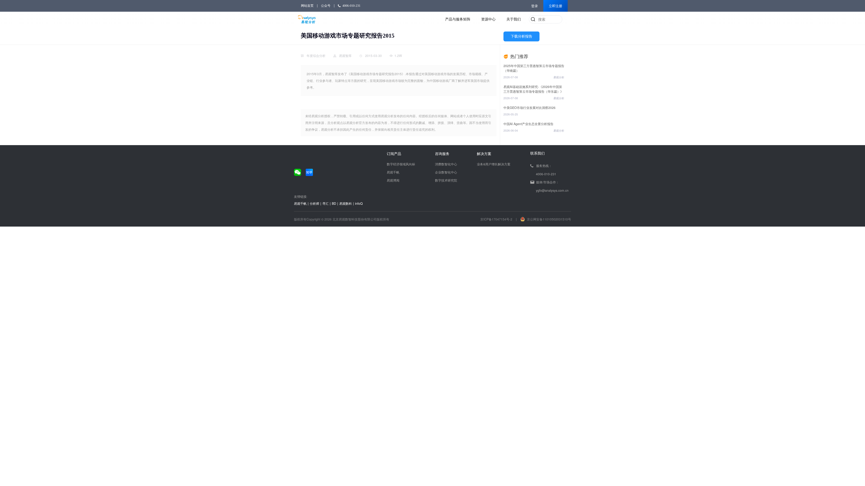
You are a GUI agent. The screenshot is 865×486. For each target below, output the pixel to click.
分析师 (314, 203)
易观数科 (345, 203)
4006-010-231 (351, 5)
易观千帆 (393, 172)
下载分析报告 (521, 36)
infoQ (359, 203)
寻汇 (325, 203)
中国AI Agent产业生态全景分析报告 (528, 124)
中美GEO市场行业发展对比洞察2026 (529, 107)
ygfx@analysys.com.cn (552, 190)
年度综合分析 (316, 55)
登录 (534, 6)
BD (334, 203)
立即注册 (555, 6)
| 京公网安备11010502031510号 (543, 219)
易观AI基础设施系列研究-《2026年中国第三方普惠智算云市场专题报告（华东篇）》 (533, 89)
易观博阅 (393, 180)
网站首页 (307, 5)
